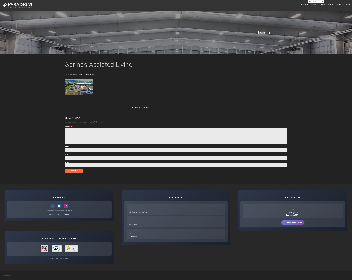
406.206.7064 (133, 224)
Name (67, 147)
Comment (69, 127)
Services (313, 4)
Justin (80, 74)
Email (67, 154)
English (313, 1)
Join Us (348, 4)
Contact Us (339, 4)
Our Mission (304, 4)
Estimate (330, 4)
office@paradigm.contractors (138, 212)
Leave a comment (89, 74)
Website (68, 162)
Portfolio (322, 4)
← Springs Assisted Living (140, 107)
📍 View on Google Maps (293, 222)
